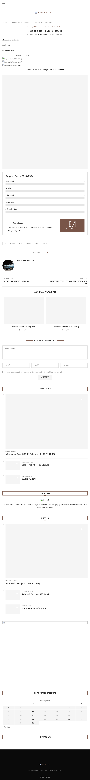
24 (33, 719)
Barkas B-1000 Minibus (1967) (66, 327)
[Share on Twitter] (53, 252)
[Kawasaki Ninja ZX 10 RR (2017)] (47, 551)
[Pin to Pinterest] (56, 252)
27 (69, 719)
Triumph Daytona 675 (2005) (35, 594)
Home (4, 22)
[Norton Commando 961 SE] (13, 609)
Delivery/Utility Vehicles (20, 22)
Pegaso (28, 243)
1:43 (5, 243)
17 (33, 715)
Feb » (9, 727)
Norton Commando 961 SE (34, 608)
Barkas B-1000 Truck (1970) (24, 327)
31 (33, 723)
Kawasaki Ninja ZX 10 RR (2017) (23, 583)
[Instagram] (83, 3)
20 (69, 715)
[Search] (86, 3)
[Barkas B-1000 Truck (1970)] (24, 310)
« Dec (4, 727)
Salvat (37, 243)
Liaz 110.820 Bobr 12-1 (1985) (35, 465)
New (20, 243)
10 (33, 711)
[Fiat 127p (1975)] (13, 479)
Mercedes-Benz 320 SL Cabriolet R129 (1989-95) (30, 454)
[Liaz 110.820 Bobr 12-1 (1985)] (13, 465)
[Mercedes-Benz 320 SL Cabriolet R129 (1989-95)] (47, 421)
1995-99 (12, 243)
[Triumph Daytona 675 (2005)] (13, 595)
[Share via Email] (58, 252)
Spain (45, 243)
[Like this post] (49, 252)
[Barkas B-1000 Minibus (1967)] (66, 310)
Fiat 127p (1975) (29, 479)
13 (69, 711)
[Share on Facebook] (51, 252)
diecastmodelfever (42, 34)
